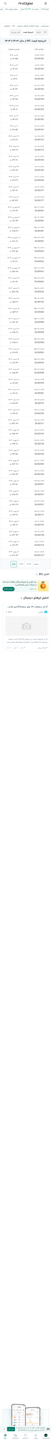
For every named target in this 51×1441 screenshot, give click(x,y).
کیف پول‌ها (15, 32)
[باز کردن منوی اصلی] (45, 3)
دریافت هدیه (8, 589)
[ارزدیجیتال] (25, 3)
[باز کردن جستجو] (5, 3)
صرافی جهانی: (13, 9)
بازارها (38, 32)
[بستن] (4, 1429)
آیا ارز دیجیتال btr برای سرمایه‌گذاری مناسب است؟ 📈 (26, 607)
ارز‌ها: (47, 9)
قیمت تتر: (35, 9)
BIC (45, 32)
